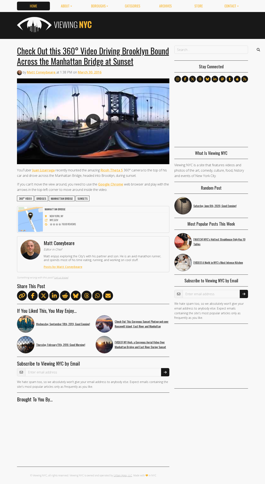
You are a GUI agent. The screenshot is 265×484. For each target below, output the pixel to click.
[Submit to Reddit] (65, 296)
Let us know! (61, 277)
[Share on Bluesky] (76, 296)
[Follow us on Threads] (200, 79)
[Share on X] (43, 296)
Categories (132, 6)
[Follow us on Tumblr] (229, 79)
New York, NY (56, 216)
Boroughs (98, 6)
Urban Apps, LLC (123, 475)
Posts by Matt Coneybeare (63, 267)
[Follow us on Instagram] (177, 79)
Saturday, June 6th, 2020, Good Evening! (214, 205)
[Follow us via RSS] (244, 79)
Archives (165, 6)
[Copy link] (22, 296)
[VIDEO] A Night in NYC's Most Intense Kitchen (218, 262)
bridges (41, 198)
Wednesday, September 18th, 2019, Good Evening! (63, 324)
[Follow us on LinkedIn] (215, 79)
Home (33, 6)
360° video (25, 198)
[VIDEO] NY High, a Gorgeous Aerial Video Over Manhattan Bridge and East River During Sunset (140, 344)
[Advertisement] (172, 24)
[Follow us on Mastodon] (222, 79)
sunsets (82, 198)
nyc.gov (54, 220)
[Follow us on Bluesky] (207, 79)
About (65, 6)
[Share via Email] (108, 296)
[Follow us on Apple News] (237, 79)
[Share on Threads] (87, 296)
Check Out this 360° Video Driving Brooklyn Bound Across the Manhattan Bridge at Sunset (93, 56)
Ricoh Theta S (112, 170)
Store (198, 6)
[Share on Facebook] (33, 296)
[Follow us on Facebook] (185, 79)
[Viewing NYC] (54, 24)
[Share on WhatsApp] (97, 296)
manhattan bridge (62, 198)
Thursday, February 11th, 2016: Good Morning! (60, 344)
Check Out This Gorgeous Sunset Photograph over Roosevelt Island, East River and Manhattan (142, 323)
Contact (230, 6)
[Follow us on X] (192, 79)
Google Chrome (110, 184)
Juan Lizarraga (43, 170)
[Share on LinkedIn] (54, 296)
